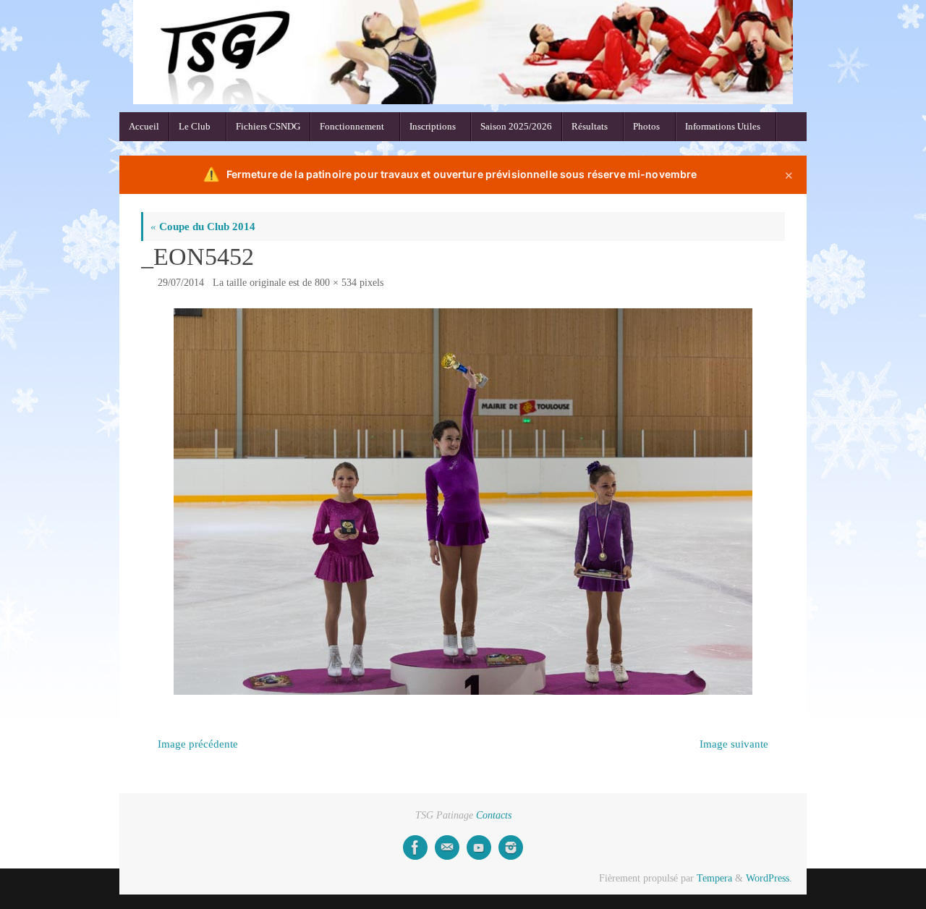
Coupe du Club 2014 (202, 226)
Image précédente (198, 744)
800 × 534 (336, 282)
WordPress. (769, 878)
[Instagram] (510, 847)
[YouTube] (479, 847)
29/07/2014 (181, 282)
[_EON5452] (463, 501)
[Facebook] (415, 847)
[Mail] (447, 847)
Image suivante (734, 744)
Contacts (493, 815)
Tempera (714, 878)
